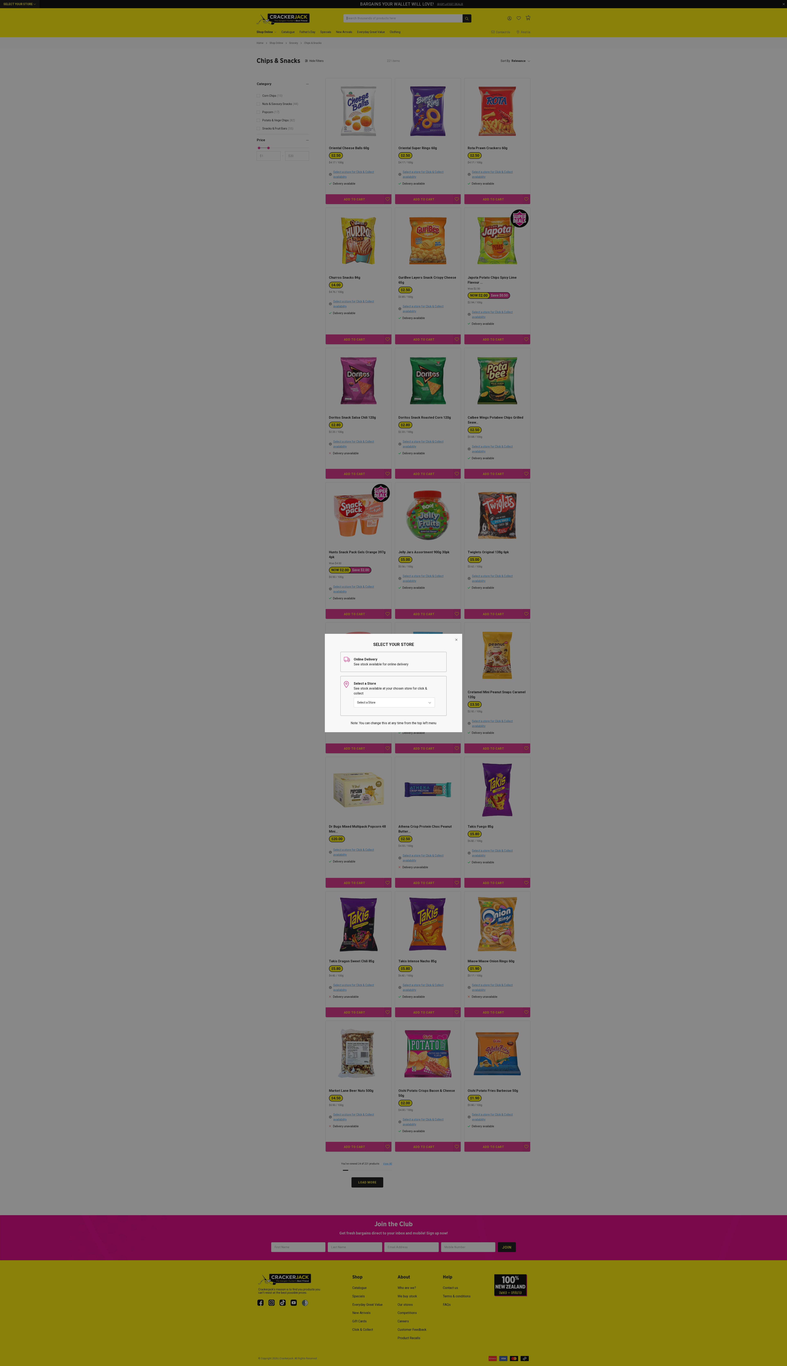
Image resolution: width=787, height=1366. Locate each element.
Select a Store (366, 702)
